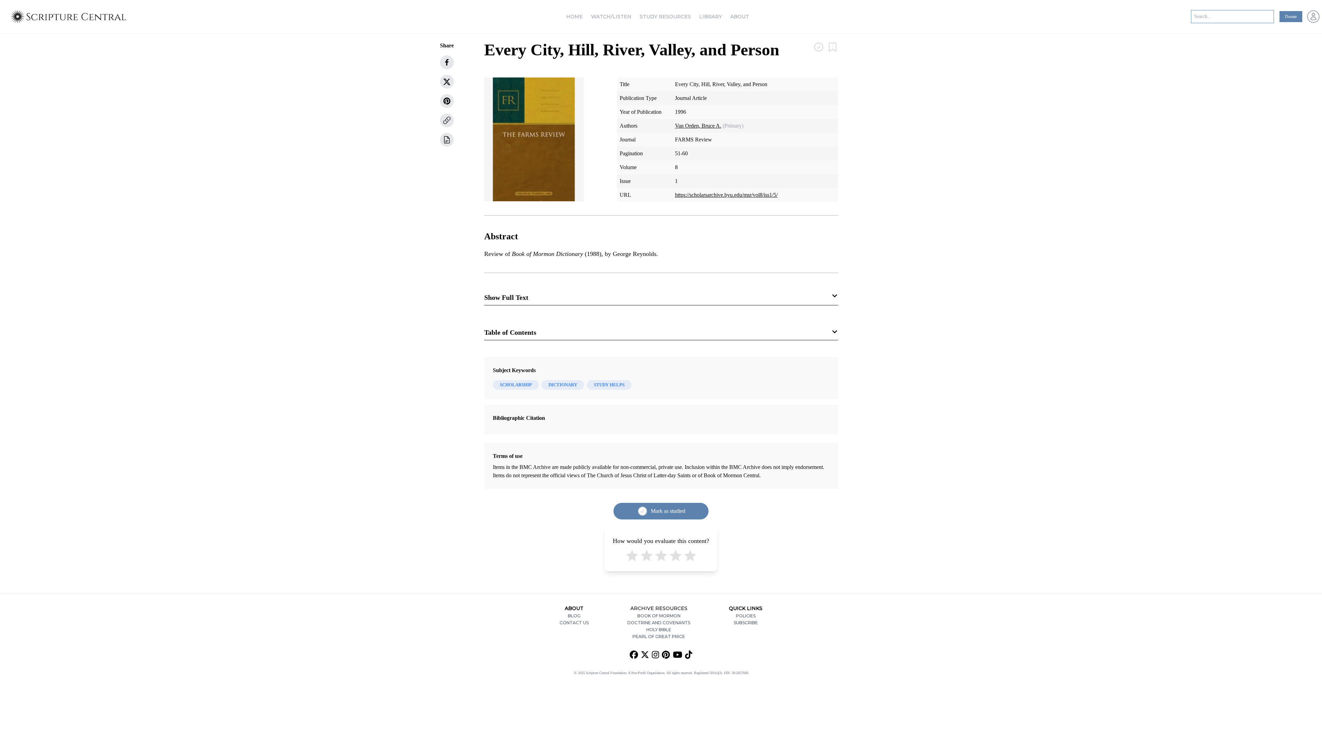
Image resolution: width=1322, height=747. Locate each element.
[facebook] (447, 62)
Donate (1291, 16)
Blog (574, 615)
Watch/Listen (611, 16)
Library (710, 16)
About (739, 16)
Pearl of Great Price (658, 636)
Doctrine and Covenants (658, 622)
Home (574, 16)
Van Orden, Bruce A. (698, 126)
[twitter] (447, 82)
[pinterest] (447, 101)
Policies (746, 615)
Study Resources (665, 16)
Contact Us (574, 622)
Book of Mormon (659, 615)
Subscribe (746, 622)
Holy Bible (658, 629)
